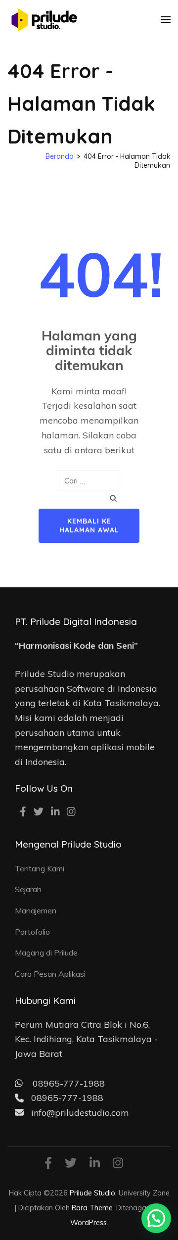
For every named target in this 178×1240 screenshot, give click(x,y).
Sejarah (28, 889)
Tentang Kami (39, 868)
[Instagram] (71, 812)
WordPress (88, 1222)
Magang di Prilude (46, 952)
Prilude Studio (92, 1192)
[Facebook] (23, 812)
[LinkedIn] (55, 812)
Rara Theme (92, 1207)
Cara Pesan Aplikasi (50, 974)
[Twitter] (39, 812)
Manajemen (35, 910)
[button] (156, 1218)
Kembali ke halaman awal (89, 525)
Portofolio (32, 932)
